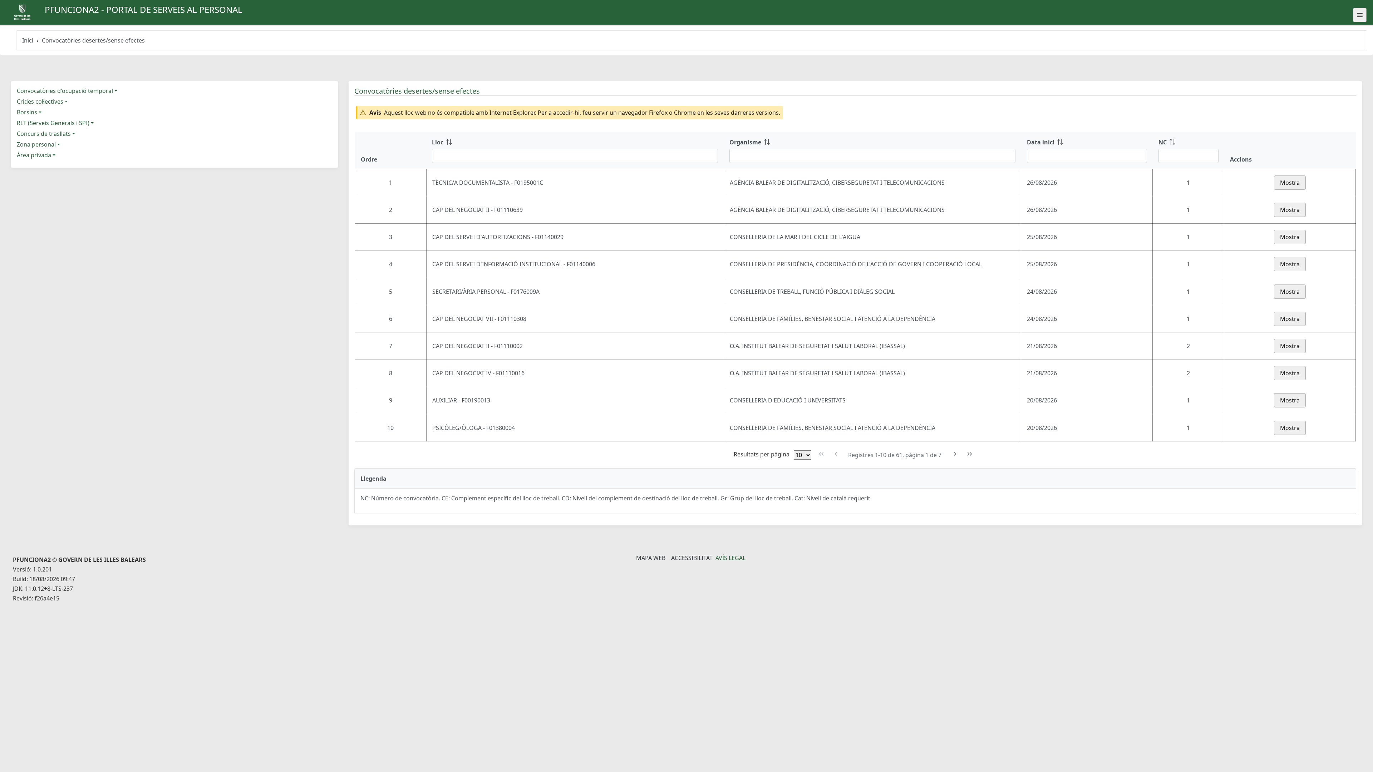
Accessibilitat (692, 558)
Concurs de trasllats (44, 134)
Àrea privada (34, 155)
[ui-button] (1360, 15)
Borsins (27, 112)
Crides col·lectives (40, 101)
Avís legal (730, 558)
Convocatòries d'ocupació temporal (65, 91)
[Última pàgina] (969, 454)
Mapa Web (650, 558)
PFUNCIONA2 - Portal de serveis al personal (143, 9)
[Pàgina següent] (955, 454)
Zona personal (36, 144)
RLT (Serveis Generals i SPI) (53, 123)
